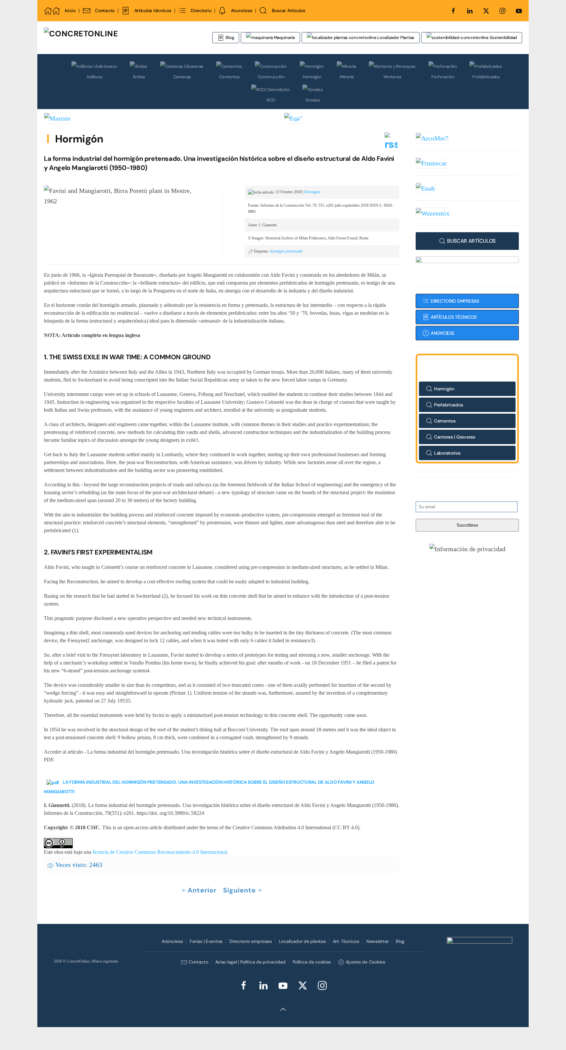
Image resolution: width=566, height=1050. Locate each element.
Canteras (182, 77)
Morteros (393, 77)
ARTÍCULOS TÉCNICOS (454, 317)
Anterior (202, 890)
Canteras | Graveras (454, 437)
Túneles (312, 100)
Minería (347, 77)
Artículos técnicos (152, 10)
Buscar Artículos (288, 10)
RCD (271, 100)
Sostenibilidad (503, 37)
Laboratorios (447, 453)
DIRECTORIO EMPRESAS (455, 301)
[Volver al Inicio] (121, 38)
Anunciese (241, 10)
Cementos (229, 77)
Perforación (442, 77)
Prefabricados (486, 77)
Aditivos (94, 77)
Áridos (139, 77)
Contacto (105, 10)
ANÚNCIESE (442, 333)
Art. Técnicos (346, 941)
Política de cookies (311, 962)
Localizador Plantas (395, 37)
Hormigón (312, 77)
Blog (230, 37)
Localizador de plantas (302, 941)
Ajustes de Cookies (365, 962)
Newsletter (377, 941)
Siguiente (239, 890)
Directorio (201, 10)
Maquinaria (284, 37)
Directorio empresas (250, 941)
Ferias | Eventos (206, 941)
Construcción (271, 77)
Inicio (70, 10)
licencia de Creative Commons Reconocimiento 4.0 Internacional (160, 852)
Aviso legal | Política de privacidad (250, 962)
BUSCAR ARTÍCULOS (471, 240)
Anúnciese (172, 941)
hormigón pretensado (286, 251)
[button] (467, 548)
